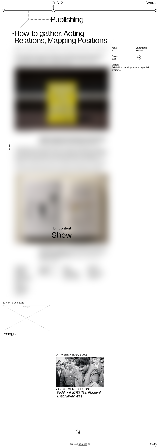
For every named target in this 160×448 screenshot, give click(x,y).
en (155, 444)
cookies (82, 444)
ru (151, 444)
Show (62, 235)
